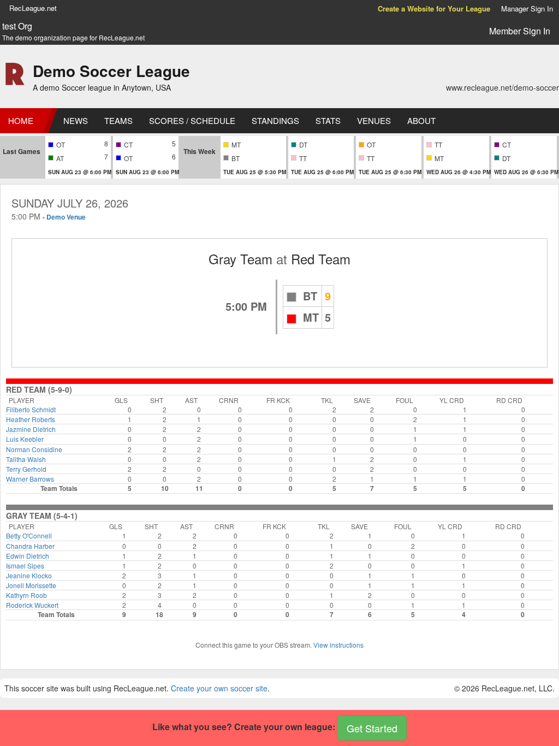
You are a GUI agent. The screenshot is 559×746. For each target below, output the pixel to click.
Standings (275, 120)
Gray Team (240, 258)
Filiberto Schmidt (31, 409)
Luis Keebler (25, 438)
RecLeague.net (33, 8)
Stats (328, 120)
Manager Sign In (527, 8)
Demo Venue (66, 217)
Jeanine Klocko (29, 575)
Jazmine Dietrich (31, 429)
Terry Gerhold (26, 468)
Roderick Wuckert (32, 604)
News (75, 120)
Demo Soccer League (111, 71)
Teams (118, 120)
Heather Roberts (30, 419)
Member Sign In (519, 31)
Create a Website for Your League (434, 8)
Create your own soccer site (219, 688)
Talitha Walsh (26, 459)
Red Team (320, 258)
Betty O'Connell (29, 535)
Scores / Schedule (192, 120)
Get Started (372, 728)
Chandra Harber (30, 545)
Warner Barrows (30, 478)
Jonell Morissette (31, 585)
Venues (374, 120)
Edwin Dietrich (27, 555)
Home (20, 120)
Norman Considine (34, 449)
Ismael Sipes (25, 565)
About (421, 120)
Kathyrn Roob (26, 595)
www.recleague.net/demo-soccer (502, 87)
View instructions (338, 644)
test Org (17, 26)
